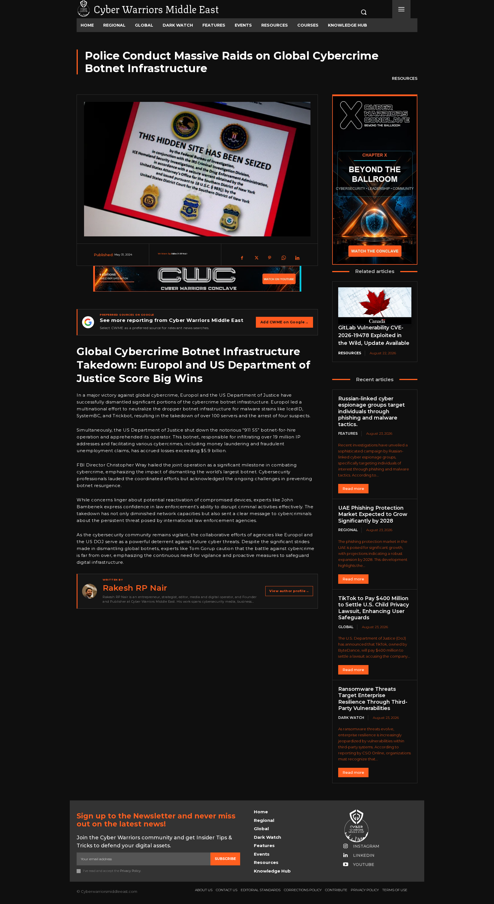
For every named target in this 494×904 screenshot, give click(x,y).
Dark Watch (351, 717)
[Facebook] (242, 258)
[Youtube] (345, 865)
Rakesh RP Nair (179, 253)
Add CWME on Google (284, 322)
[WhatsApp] (283, 258)
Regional (348, 530)
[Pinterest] (269, 258)
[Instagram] (345, 846)
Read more (353, 488)
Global (345, 627)
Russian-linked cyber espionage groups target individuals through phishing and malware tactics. (371, 411)
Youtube (363, 864)
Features (348, 433)
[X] (256, 258)
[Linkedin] (297, 258)
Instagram (366, 846)
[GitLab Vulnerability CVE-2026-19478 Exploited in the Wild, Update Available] (374, 305)
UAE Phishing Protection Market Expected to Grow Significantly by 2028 (372, 514)
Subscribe (225, 858)
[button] (357, 12)
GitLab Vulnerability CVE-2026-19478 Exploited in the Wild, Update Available (373, 335)
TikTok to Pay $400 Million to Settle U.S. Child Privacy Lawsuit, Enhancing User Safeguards (373, 608)
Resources (404, 78)
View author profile (289, 591)
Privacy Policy (130, 871)
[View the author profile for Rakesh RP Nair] (89, 591)
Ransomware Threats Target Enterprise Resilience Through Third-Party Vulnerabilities (372, 699)
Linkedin (364, 855)
